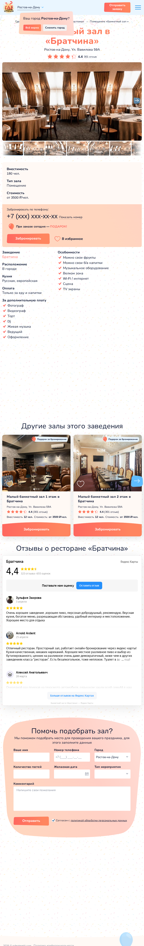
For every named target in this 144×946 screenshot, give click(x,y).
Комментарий (24, 783)
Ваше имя (21, 750)
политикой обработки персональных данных (99, 820)
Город (98, 750)
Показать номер (70, 217)
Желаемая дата (65, 766)
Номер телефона (66, 750)
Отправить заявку (117, 7)
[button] (7, 100)
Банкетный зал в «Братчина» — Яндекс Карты (72, 703)
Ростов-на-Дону (28, 7)
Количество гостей (28, 766)
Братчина (10, 257)
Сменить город (55, 27)
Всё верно (32, 27)
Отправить (31, 821)
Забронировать (28, 238)
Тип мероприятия (107, 766)
